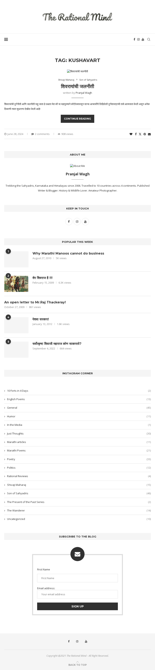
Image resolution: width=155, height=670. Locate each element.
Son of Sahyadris (79, 493)
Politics (79, 467)
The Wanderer (79, 510)
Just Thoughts (79, 433)
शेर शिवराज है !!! (42, 278)
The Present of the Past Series (79, 502)
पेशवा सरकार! (40, 319)
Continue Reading (77, 118)
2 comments (42, 134)
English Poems (79, 399)
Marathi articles (79, 442)
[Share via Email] (149, 134)
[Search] (149, 39)
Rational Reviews (79, 476)
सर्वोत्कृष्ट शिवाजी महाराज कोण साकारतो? (56, 344)
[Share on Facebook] (136, 134)
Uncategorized (79, 519)
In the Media (79, 425)
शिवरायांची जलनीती (77, 86)
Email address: (46, 588)
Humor (79, 416)
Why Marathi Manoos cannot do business (68, 253)
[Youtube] (143, 39)
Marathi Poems (79, 450)
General (79, 407)
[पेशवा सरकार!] (16, 325)
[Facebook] (134, 39)
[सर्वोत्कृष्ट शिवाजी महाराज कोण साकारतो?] (16, 350)
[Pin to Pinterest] (144, 134)
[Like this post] (131, 134)
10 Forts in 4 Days (79, 390)
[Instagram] (138, 39)
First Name (43, 569)
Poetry (79, 459)
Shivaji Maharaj (79, 485)
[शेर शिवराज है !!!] (16, 284)
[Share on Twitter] (140, 134)
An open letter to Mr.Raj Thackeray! (35, 302)
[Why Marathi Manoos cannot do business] (16, 259)
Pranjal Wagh (84, 93)
